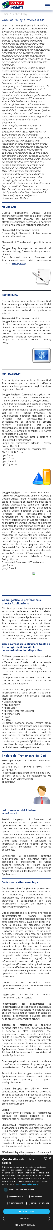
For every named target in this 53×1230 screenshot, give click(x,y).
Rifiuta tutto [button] (26, 1218)
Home (5, 14)
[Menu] (47, 5)
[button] (26, 1225)
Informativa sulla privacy (27, 1184)
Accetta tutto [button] (26, 1211)
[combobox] (45, 1158)
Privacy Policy (19, 263)
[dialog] (26, 1192)
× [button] (50, 1158)
